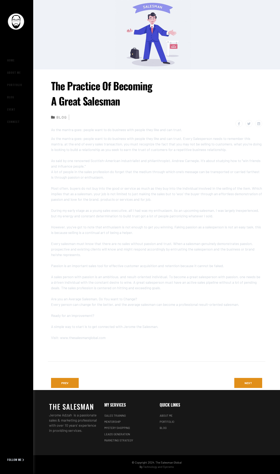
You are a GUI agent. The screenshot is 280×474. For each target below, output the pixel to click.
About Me (166, 415)
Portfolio (167, 421)
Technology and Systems (158, 466)
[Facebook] (239, 123)
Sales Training (115, 415)
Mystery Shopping (117, 428)
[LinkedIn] (258, 123)
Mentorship (112, 421)
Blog (61, 117)
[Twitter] (248, 123)
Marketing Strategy (118, 440)
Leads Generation (117, 434)
